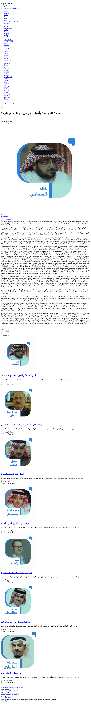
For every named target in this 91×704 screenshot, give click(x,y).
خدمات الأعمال (8, 40)
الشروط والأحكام (11, 697)
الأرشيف (3, 697)
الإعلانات (16, 694)
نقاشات (6, 45)
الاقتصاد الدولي (8, 41)
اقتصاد (6, 36)
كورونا (6, 26)
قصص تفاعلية (18, 690)
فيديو (5, 67)
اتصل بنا (3, 694)
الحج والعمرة (8, 28)
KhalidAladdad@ (6, 219)
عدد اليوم (3, 103)
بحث (2, 105)
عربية (6, 18)
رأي (5, 46)
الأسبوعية (7, 56)
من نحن (19, 697)
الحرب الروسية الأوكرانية (11, 21)
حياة (5, 43)
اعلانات (6, 58)
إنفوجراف (7, 63)
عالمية (6, 35)
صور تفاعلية (7, 60)
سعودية (6, 33)
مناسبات (6, 61)
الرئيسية (6, 13)
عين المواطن (8, 68)
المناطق (6, 48)
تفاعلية (6, 55)
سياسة (6, 15)
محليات (6, 23)
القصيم (6, 53)
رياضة (6, 30)
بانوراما (6, 65)
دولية (5, 20)
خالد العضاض (4, 216)
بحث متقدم (4, 109)
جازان (6, 51)
